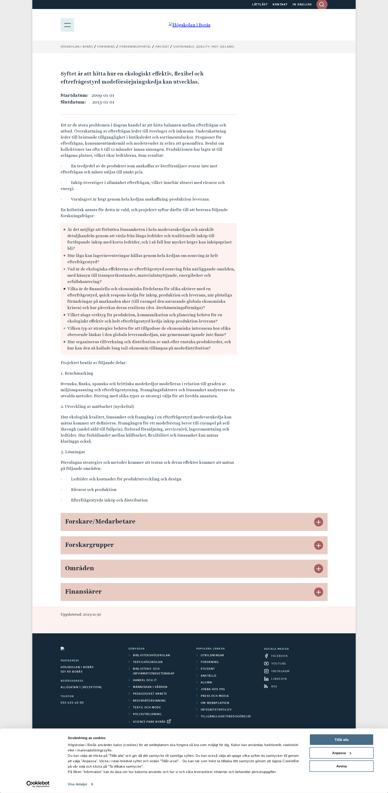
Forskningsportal (135, 47)
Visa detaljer (77, 784)
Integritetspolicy (216, 709)
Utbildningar (212, 655)
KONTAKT (280, 4)
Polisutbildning (147, 714)
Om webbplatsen (215, 703)
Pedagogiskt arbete (150, 694)
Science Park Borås (149, 722)
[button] (318, 521)
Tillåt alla (341, 740)
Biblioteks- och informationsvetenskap (153, 671)
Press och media (215, 696)
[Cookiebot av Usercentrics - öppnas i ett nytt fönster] (38, 784)
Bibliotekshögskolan (151, 655)
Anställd (209, 676)
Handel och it (145, 680)
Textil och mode (147, 707)
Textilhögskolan (148, 662)
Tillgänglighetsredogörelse (226, 716)
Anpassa (339, 753)
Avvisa (341, 766)
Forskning (106, 47)
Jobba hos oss (213, 689)
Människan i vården (150, 687)
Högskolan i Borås (77, 47)
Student (208, 669)
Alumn (206, 682)
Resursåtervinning (149, 700)
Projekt (162, 47)
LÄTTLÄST (260, 4)
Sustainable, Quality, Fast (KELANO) (203, 47)
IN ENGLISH (302, 4)
